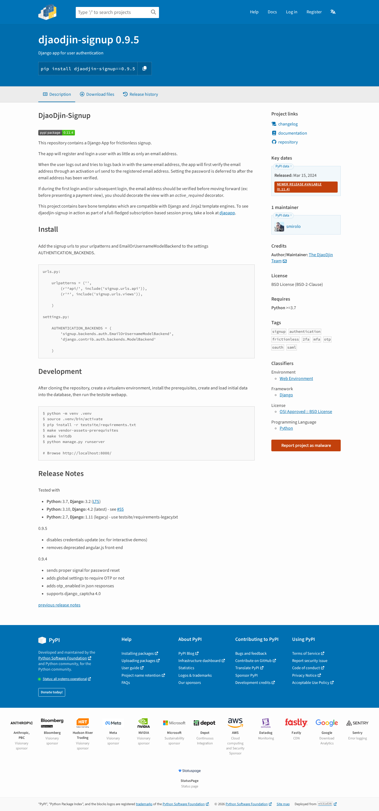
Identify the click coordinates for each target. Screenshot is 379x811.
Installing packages (138, 653)
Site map (283, 804)
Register (314, 12)
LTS (96, 501)
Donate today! (52, 692)
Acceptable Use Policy (310, 683)
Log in (291, 12)
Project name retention (141, 675)
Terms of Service (306, 653)
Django (286, 395)
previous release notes (59, 605)
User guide (130, 668)
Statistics (186, 668)
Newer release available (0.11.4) (299, 187)
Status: (65, 679)
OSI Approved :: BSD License (306, 412)
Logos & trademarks (195, 675)
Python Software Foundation (62, 658)
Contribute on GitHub (253, 661)
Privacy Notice (304, 675)
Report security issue (309, 661)
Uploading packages (138, 661)
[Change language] (333, 12)
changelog (288, 124)
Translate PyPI (247, 668)
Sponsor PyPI (246, 675)
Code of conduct (306, 668)
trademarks (144, 804)
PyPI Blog (186, 653)
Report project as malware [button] (306, 445)
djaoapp (227, 213)
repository (288, 142)
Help (254, 12)
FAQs (126, 683)
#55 (120, 509)
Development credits (253, 683)
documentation (292, 133)
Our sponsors (189, 683)
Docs (272, 12)
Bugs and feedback (251, 653)
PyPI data (282, 166)
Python (286, 428)
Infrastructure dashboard (199, 661)
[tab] (56, 94)
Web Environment (296, 379)
